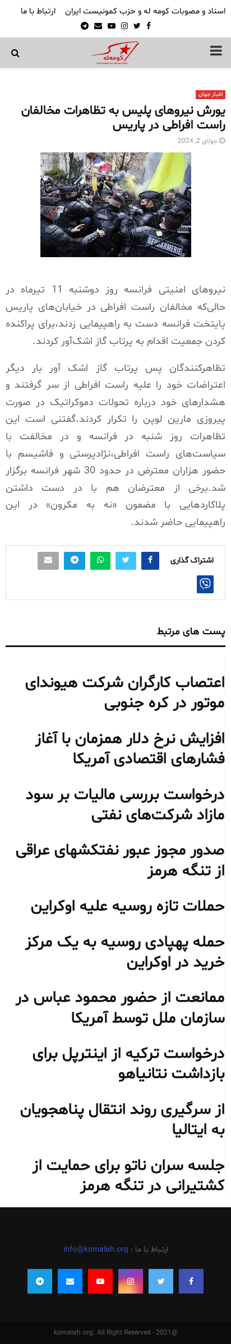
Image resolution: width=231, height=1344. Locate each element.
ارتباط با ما (38, 11)
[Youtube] (100, 1281)
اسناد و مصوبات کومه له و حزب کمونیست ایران (145, 11)
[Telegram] (39, 1281)
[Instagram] (130, 1281)
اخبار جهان (210, 94)
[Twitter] (161, 1281)
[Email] (70, 1281)
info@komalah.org (95, 1249)
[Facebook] (191, 1281)
